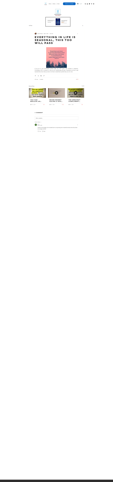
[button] (82, 25)
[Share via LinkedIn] (41, 75)
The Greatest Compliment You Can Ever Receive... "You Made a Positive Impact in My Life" (76, 100)
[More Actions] (77, 124)
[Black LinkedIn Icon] (87, 4)
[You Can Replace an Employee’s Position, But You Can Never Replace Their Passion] (37, 93)
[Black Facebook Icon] (91, 4)
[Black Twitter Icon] (89, 4)
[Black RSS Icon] (85, 4)
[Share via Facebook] (35, 75)
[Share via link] (43, 75)
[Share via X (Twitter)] (38, 75)
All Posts (30, 25)
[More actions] (77, 33)
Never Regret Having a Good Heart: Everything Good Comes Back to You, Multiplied (55, 100)
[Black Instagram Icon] (93, 4)
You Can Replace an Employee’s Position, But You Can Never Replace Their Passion (36, 100)
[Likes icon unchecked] (38, 131)
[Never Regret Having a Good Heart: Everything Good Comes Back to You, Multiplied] (56, 93)
